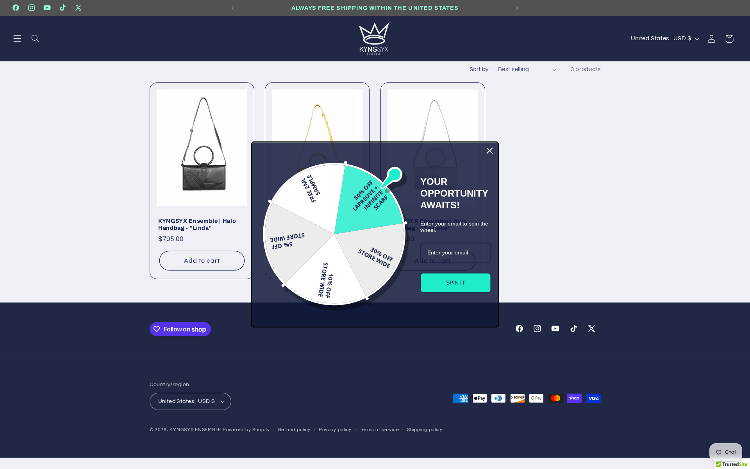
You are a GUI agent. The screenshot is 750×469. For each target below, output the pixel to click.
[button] (17, 39)
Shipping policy (425, 430)
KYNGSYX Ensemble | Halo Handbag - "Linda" (197, 224)
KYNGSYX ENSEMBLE (195, 430)
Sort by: (480, 69)
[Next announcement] (517, 8)
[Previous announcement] (232, 8)
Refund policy (294, 430)
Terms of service (379, 430)
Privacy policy (335, 430)
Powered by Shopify (246, 430)
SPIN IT (455, 282)
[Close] (489, 150)
